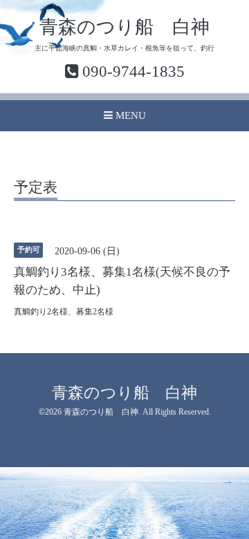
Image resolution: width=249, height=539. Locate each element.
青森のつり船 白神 (124, 27)
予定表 (35, 188)
